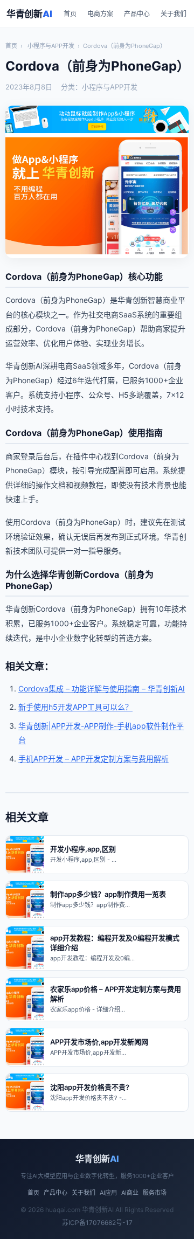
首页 (70, 14)
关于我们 (173, 14)
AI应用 (108, 1192)
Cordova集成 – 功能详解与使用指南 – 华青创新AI (101, 688)
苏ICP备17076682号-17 (97, 1223)
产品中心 (137, 14)
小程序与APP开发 (50, 46)
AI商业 (129, 1192)
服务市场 (155, 1192)
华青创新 (29, 14)
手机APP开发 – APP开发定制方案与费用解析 (93, 758)
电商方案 (100, 14)
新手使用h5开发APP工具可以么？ (75, 706)
